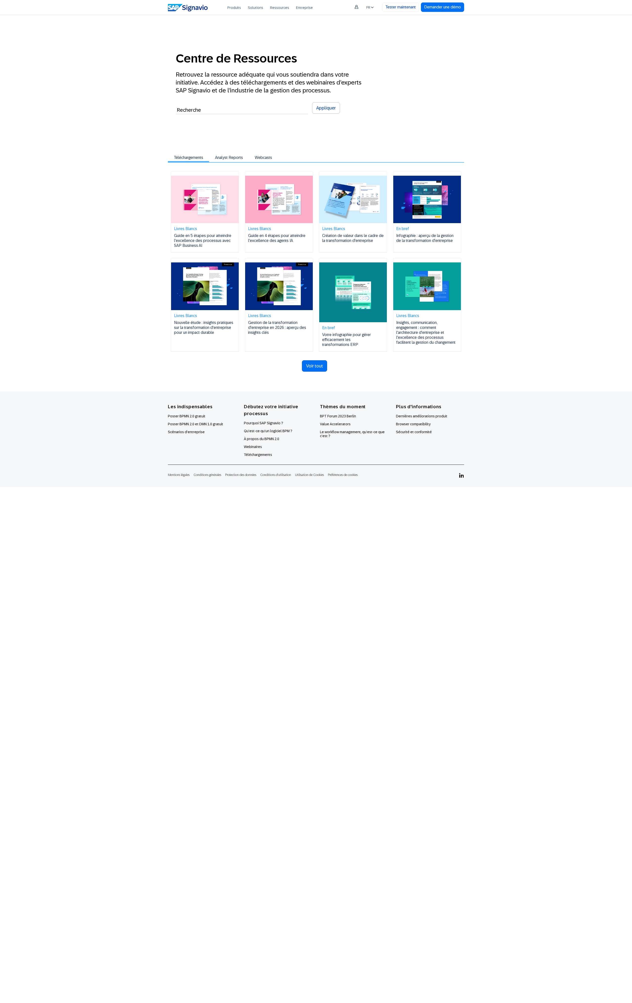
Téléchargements (188, 157)
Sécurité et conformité (414, 432)
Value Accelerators (335, 424)
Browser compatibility (413, 424)
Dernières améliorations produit (421, 416)
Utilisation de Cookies (309, 475)
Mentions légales (179, 475)
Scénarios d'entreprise (186, 432)
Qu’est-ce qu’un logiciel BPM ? (268, 431)
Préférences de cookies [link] (343, 475)
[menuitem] (234, 7)
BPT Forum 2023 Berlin (338, 416)
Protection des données (240, 475)
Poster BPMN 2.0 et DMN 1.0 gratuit (195, 424)
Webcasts (263, 157)
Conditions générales (207, 475)
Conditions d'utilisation (275, 475)
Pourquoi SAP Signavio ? (263, 423)
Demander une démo (442, 7)
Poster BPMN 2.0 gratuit (186, 416)
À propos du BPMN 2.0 (261, 439)
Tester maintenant (400, 7)
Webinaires (253, 447)
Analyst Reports (229, 157)
